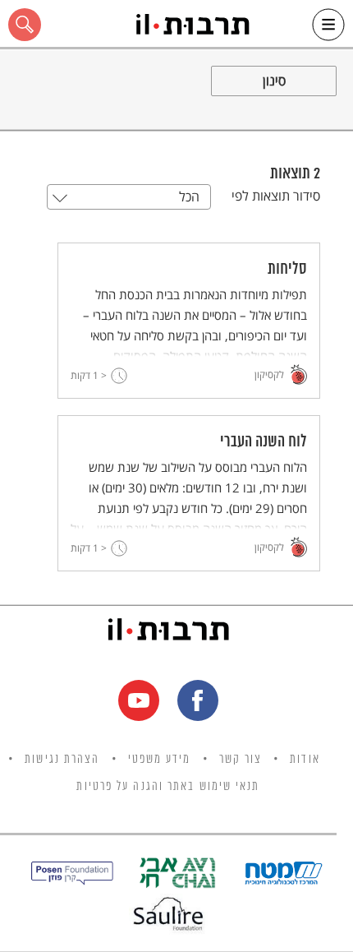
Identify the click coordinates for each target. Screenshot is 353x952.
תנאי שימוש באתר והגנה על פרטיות (167, 786)
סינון (274, 81)
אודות (305, 759)
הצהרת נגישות (62, 759)
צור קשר (241, 759)
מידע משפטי (159, 759)
